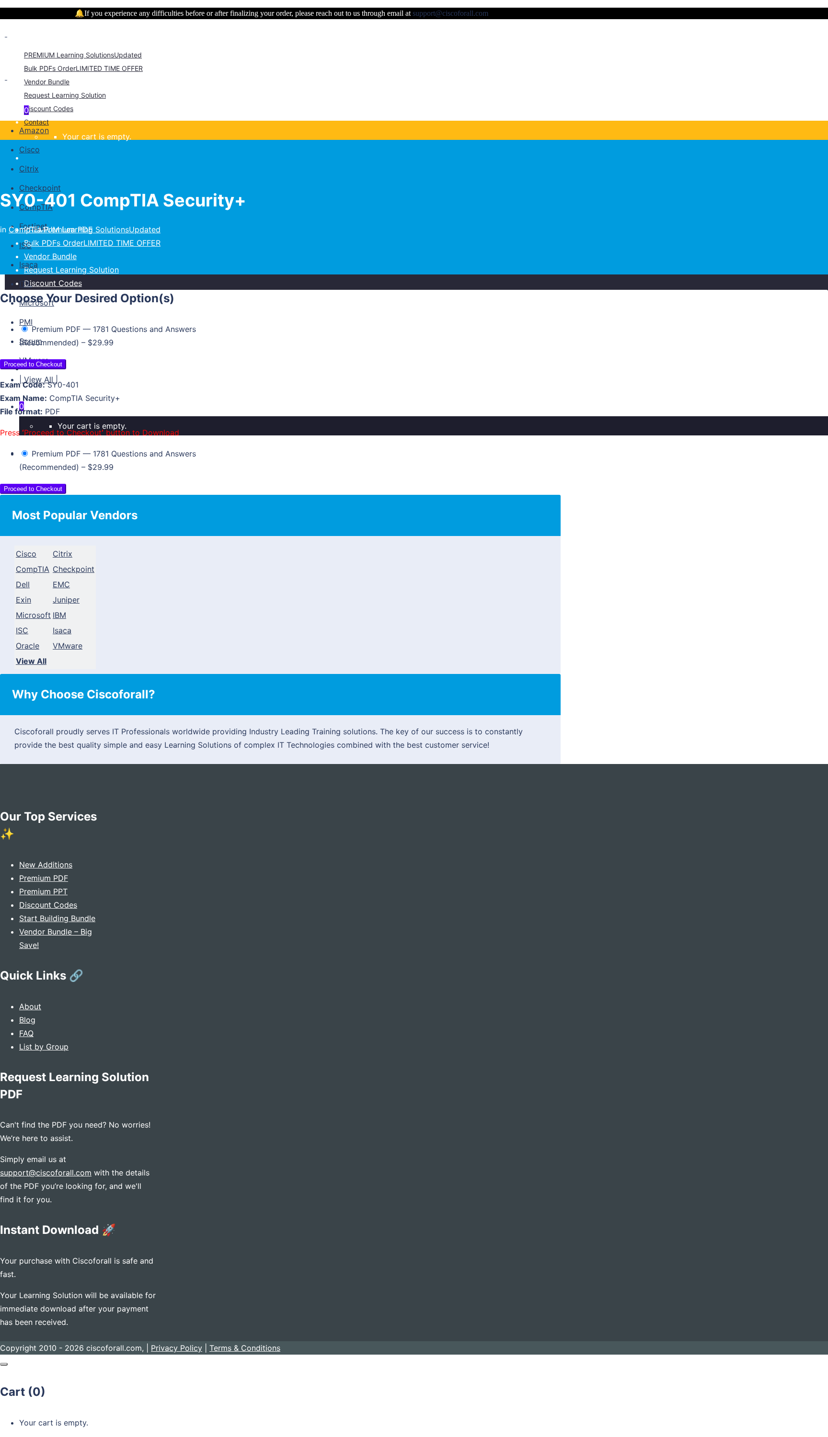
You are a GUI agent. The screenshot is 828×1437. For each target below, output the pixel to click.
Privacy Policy (176, 1348)
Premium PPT (43, 891)
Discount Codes (48, 905)
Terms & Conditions (244, 1348)
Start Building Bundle (57, 918)
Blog (27, 1020)
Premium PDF (43, 878)
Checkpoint (73, 569)
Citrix (62, 554)
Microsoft (33, 615)
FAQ (26, 1033)
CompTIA (32, 569)
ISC (22, 630)
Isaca (62, 630)
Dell (23, 584)
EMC (61, 584)
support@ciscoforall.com (46, 1172)
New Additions (45, 864)
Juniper (66, 599)
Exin (23, 599)
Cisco (26, 554)
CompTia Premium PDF (50, 229)
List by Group (44, 1046)
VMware (67, 645)
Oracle (27, 645)
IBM (59, 615)
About (30, 1006)
